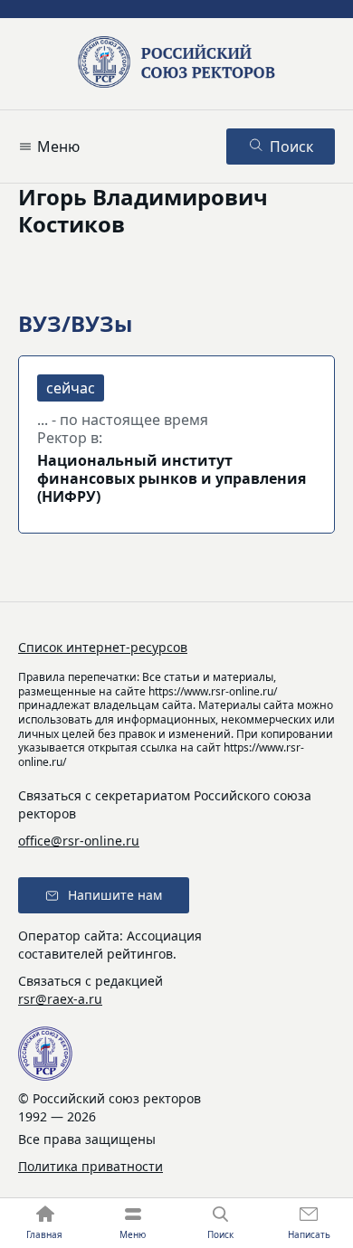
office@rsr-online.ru (78, 840)
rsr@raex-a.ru (60, 998)
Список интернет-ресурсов (102, 647)
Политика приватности (90, 1166)
